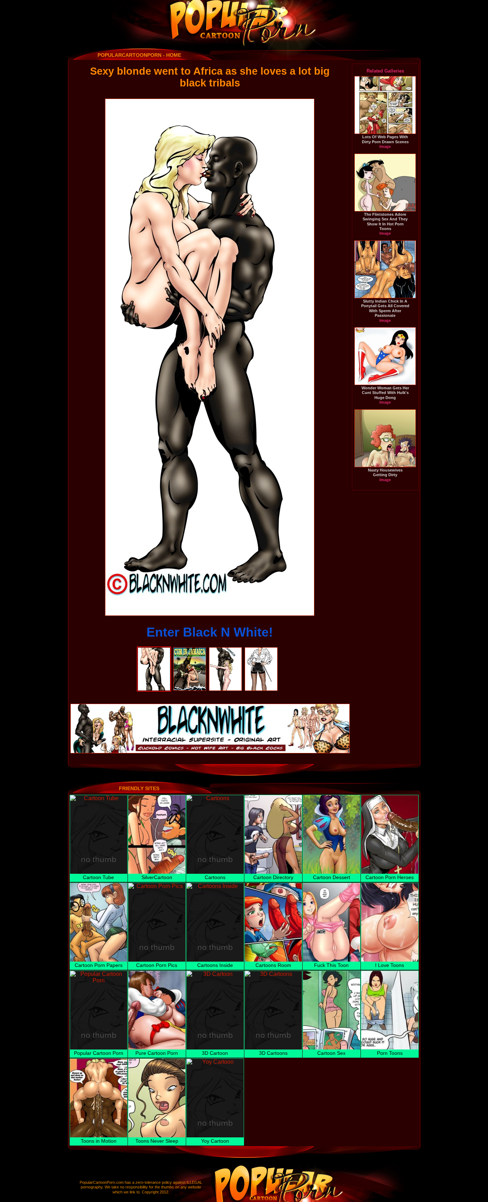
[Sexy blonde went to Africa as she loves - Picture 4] (261, 650)
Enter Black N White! (209, 632)
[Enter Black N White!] (209, 357)
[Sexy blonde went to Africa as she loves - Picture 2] (189, 650)
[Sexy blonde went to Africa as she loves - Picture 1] (154, 650)
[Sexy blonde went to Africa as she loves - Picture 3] (225, 650)
